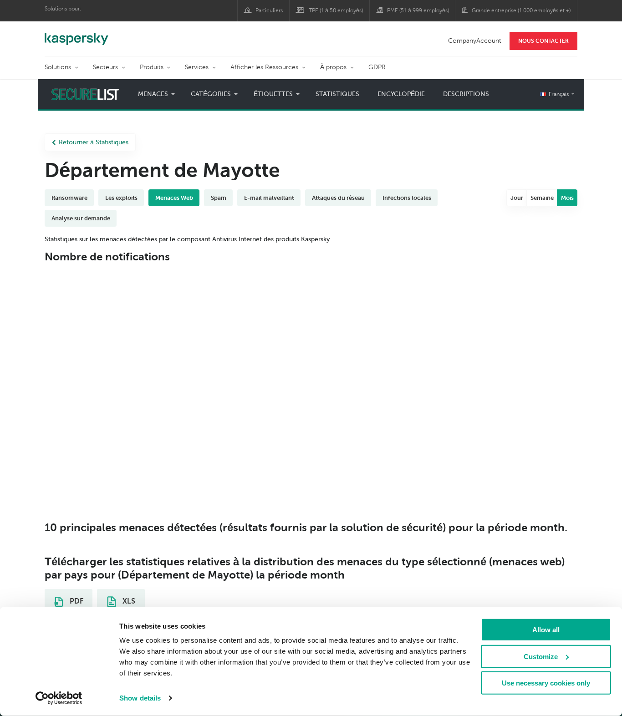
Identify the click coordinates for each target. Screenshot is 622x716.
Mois (567, 197)
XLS (128, 601)
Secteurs (105, 67)
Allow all (546, 630)
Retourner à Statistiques (93, 142)
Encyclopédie (401, 94)
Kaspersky (76, 34)
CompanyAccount (474, 40)
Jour (516, 197)
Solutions (58, 67)
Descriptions (466, 94)
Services (197, 67)
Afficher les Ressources (264, 67)
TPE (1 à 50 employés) (336, 10)
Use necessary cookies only (546, 683)
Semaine (542, 197)
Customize (541, 656)
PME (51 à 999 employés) (418, 10)
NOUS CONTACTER (543, 41)
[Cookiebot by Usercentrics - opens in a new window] (59, 698)
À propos (333, 67)
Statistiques (337, 94)
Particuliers (269, 10)
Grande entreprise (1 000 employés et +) (521, 10)
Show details (140, 698)
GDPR (377, 67)
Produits (151, 67)
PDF (75, 601)
